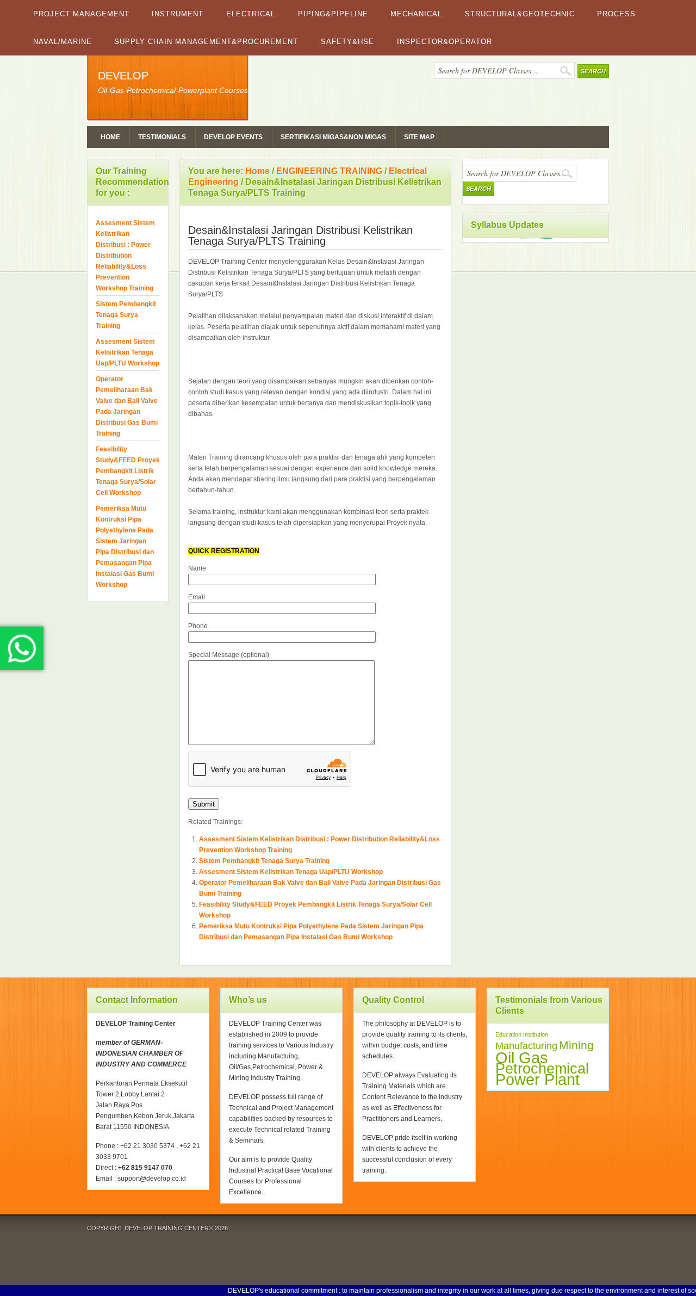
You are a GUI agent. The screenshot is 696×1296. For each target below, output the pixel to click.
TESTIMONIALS (162, 137)
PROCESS (616, 14)
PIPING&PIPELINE (333, 14)
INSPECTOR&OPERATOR (444, 42)
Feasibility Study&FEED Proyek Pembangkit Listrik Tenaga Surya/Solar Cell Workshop (128, 471)
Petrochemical (542, 1069)
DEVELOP (123, 76)
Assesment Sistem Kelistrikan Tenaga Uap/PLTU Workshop (291, 872)
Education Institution (521, 1034)
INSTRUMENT (177, 14)
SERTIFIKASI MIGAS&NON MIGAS (333, 137)
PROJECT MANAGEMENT (81, 14)
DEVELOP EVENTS (233, 137)
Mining (576, 1045)
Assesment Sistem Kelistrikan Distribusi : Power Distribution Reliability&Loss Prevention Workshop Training (125, 255)
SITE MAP (419, 137)
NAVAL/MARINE (62, 42)
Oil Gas (521, 1057)
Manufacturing (526, 1045)
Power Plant (537, 1079)
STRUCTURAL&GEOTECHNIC (520, 14)
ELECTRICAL (250, 14)
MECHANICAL (416, 14)
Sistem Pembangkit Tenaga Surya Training (264, 861)
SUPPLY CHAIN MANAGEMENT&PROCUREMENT (206, 42)
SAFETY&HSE (347, 42)
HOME (110, 137)
